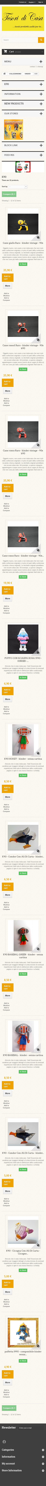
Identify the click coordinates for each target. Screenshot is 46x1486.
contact (32, 67)
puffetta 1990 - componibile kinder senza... (23, 1353)
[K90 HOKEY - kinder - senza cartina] (23, 740)
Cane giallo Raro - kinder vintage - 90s (23, 243)
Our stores (11, 113)
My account (8, 1463)
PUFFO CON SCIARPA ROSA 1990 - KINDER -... (23, 659)
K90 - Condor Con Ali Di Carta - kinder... (23, 856)
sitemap (40, 67)
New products (14, 103)
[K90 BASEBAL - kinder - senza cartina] (23, 1036)
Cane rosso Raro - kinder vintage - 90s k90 (23, 452)
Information (12, 93)
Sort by (4, 186)
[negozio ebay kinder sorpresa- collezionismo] (13, 129)
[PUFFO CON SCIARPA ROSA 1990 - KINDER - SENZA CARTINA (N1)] (23, 639)
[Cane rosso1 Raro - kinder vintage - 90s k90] (23, 326)
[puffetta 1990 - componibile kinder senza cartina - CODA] (23, 1332)
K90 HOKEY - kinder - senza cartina (23, 759)
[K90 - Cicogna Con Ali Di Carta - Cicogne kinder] (23, 1232)
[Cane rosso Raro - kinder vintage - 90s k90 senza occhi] (23, 536)
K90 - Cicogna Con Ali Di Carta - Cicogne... (23, 1252)
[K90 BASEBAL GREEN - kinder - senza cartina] (23, 935)
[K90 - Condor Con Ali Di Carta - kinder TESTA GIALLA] (23, 837)
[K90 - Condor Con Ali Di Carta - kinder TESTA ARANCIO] (23, 1134)
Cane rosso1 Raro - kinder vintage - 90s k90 (23, 347)
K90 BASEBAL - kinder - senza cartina (23, 1055)
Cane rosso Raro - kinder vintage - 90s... (23, 555)
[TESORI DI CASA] (23, 19)
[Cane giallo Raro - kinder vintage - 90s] (23, 224)
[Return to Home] (4, 73)
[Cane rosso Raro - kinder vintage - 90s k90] (23, 431)
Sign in (40, 2)
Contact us (22, 2)
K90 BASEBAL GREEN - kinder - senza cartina (23, 956)
